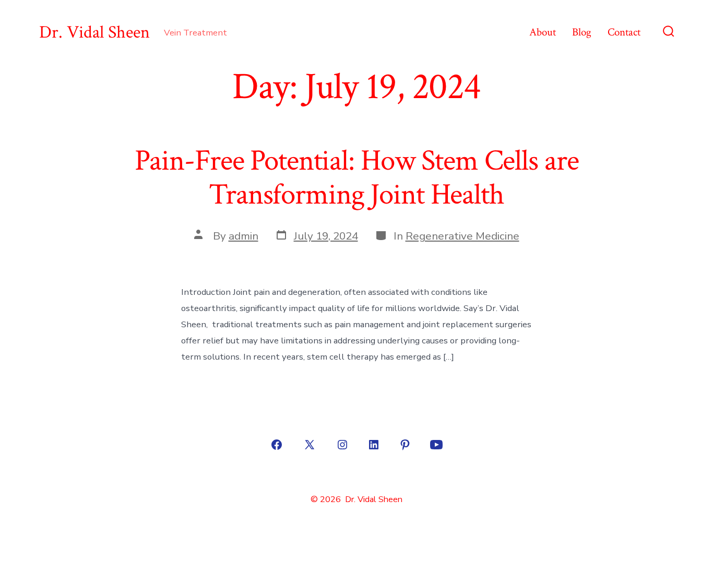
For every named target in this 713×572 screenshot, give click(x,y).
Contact (624, 32)
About (542, 32)
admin (243, 236)
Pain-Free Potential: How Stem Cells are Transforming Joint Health (357, 177)
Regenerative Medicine (462, 236)
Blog (581, 32)
